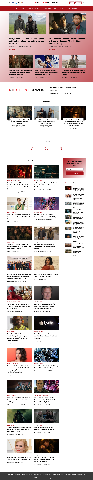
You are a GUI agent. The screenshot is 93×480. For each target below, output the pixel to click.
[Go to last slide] (9, 118)
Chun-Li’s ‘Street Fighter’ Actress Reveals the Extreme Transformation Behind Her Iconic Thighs (46, 73)
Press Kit (17, 474)
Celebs (12, 363)
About (68, 8)
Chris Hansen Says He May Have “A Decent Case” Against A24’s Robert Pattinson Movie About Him (44, 306)
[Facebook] (12, 2)
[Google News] (22, 2)
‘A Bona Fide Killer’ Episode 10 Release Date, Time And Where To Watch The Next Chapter (18, 400)
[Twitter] (16, 2)
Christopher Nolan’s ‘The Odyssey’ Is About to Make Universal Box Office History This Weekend (44, 459)
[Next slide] (84, 118)
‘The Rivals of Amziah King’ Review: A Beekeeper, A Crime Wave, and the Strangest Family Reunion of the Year (78, 252)
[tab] (67, 182)
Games (54, 8)
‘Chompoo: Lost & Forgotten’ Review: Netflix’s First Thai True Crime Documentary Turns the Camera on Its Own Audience (78, 238)
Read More (12, 49)
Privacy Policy (56, 474)
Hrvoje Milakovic (40, 371)
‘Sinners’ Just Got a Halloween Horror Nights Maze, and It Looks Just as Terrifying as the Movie (20, 73)
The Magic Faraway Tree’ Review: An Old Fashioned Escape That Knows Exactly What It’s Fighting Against (78, 222)
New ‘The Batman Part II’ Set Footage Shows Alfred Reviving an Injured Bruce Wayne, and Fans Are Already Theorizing (73, 122)
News (17, 8)
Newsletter (78, 2)
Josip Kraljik (13, 46)
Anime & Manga (46, 8)
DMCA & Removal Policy (35, 474)
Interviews (62, 8)
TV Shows (30, 8)
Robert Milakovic (12, 281)
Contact (74, 8)
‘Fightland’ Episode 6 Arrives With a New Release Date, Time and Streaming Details (46, 185)
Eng (9, 221)
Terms (62, 474)
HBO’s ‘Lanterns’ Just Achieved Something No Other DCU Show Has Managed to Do (46, 121)
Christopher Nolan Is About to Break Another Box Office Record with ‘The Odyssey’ (73, 73)
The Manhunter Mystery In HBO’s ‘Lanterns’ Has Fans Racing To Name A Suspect (45, 246)
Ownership (68, 474)
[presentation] (27, 23)
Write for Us (11, 474)
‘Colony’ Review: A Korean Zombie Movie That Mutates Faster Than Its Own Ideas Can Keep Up (78, 211)
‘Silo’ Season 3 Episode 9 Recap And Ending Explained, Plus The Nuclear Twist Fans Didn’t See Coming (19, 246)
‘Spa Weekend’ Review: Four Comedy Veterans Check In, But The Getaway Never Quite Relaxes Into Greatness (78, 230)
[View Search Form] (83, 3)
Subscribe (74, 173)
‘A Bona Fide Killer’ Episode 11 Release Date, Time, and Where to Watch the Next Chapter (19, 217)
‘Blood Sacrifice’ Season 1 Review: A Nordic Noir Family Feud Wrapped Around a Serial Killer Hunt (78, 245)
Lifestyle (40, 331)
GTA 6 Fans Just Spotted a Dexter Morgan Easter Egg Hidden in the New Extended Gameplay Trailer (45, 400)
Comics (36, 8)
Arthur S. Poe (39, 190)
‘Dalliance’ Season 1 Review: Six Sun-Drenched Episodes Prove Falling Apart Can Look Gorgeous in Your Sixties (78, 197)
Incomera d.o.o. (57, 478)
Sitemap (74, 474)
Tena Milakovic (12, 192)
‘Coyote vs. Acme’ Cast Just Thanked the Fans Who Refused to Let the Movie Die (19, 121)
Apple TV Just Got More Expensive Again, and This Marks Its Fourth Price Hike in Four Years (46, 336)
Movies (23, 8)
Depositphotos (81, 474)
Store (71, 2)
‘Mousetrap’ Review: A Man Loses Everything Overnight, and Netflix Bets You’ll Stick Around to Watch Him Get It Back (78, 189)
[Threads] (19, 2)
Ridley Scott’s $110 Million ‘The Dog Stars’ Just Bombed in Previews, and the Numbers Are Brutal (27, 41)
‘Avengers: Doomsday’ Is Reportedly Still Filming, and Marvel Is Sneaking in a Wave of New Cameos (19, 430)
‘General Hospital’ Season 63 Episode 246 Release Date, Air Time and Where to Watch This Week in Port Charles (19, 276)
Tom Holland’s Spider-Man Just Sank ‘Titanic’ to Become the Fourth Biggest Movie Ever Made (18, 306)
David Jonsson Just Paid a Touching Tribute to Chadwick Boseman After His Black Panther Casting (67, 41)
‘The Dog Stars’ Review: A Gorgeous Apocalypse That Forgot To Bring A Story (78, 217)
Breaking (13, 301)
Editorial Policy (24, 474)
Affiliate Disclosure (47, 474)
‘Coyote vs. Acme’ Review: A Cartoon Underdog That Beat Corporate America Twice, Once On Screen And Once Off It (78, 205)
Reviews (13, 180)
